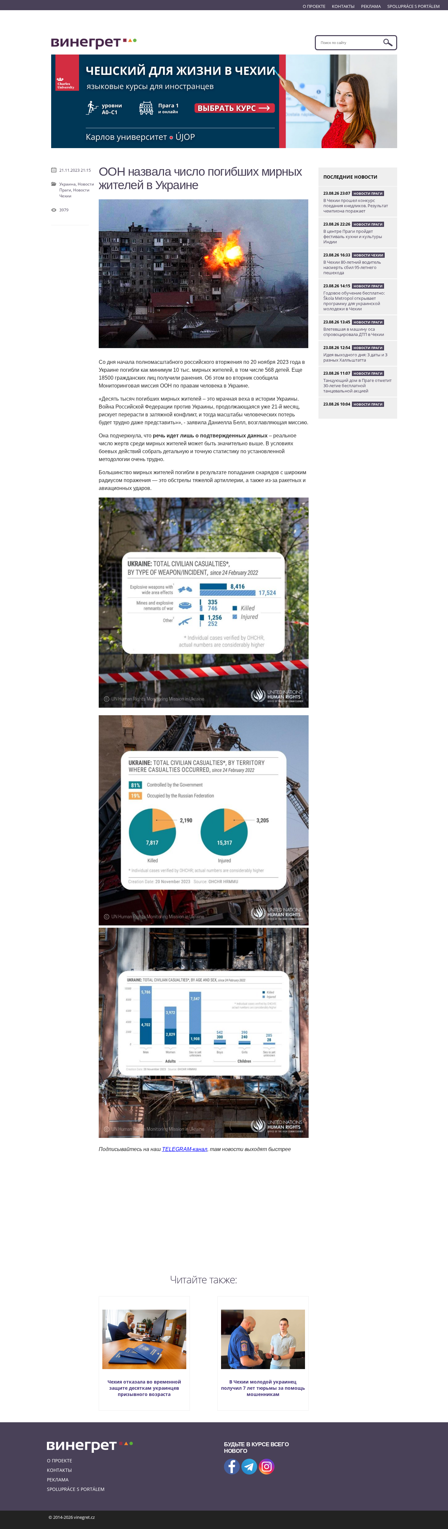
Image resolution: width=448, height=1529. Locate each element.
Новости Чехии (368, 255)
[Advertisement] (204, 1212)
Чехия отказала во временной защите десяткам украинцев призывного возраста (144, 1388)
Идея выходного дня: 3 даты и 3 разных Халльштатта (355, 357)
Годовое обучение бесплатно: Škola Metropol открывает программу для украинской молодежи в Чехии (354, 301)
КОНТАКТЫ (343, 6)
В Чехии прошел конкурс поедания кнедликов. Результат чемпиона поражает (355, 205)
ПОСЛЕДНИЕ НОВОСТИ (350, 177)
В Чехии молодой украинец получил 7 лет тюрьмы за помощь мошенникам (263, 1388)
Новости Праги (368, 193)
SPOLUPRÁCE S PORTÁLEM (413, 6)
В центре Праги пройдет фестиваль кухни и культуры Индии (352, 236)
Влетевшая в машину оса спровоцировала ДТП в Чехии (353, 331)
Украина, (68, 184)
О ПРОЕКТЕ (314, 6)
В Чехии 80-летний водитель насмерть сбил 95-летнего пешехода (352, 267)
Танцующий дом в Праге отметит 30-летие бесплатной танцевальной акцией (357, 385)
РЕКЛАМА (371, 6)
